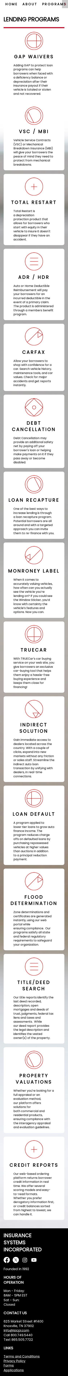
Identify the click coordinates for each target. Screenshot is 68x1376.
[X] (16, 1260)
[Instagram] (25, 1260)
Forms (9, 1365)
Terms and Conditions (22, 1356)
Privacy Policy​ (14, 1361)
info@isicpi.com (16, 1330)
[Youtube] (34, 1260)
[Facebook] (7, 1260)
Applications (14, 1370)
